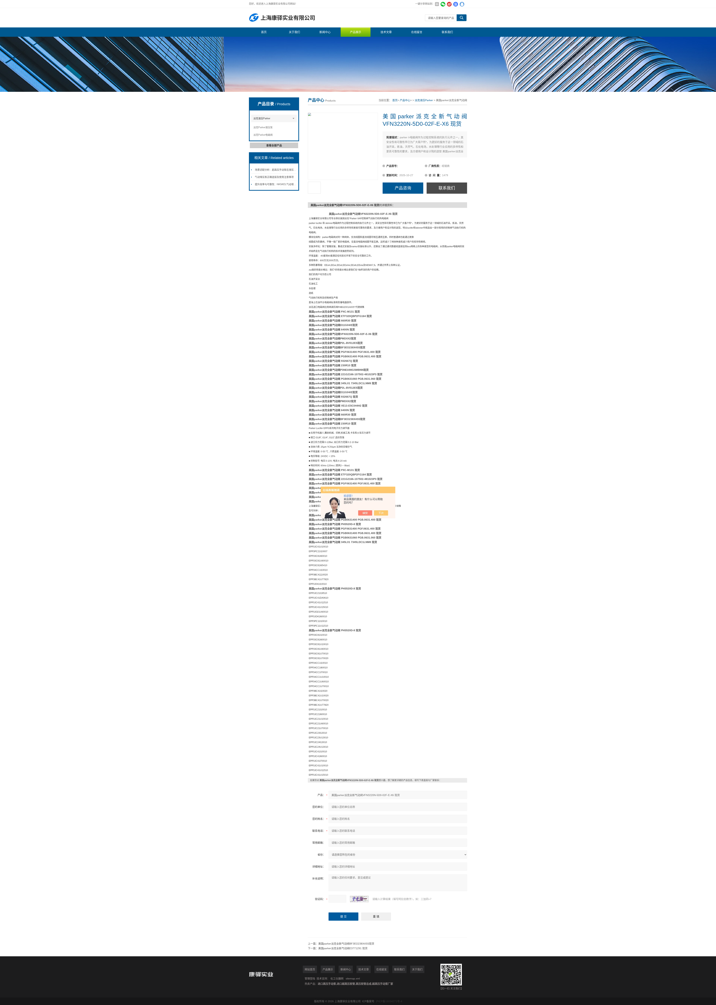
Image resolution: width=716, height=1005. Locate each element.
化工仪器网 (336, 978)
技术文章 (386, 32)
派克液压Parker (261, 118)
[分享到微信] (442, 4)
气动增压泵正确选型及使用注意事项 (274, 177)
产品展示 (355, 32)
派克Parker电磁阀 (263, 134)
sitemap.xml (353, 978)
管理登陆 (310, 978)
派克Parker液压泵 (263, 127)
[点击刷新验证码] (359, 899)
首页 (264, 32)
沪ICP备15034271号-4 (389, 1001)
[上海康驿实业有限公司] (305, 17)
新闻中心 (325, 32)
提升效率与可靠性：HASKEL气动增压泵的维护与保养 (284, 184)
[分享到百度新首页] (455, 4)
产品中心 (405, 100)
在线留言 (416, 32)
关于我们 (294, 32)
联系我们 (447, 32)
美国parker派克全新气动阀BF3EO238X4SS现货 (346, 943)
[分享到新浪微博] (449, 4)
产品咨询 (403, 188)
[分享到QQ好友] (461, 4)
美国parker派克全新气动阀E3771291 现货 (343, 948)
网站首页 (310, 969)
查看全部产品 (274, 145)
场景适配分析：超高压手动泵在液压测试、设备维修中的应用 (287, 169)
